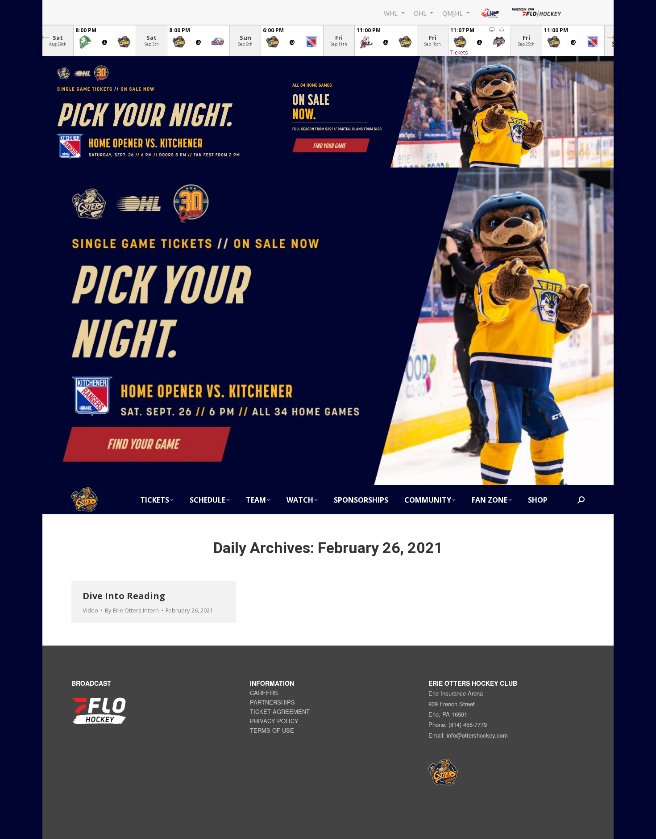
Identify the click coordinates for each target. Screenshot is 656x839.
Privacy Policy (274, 721)
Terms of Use (272, 730)
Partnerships (272, 702)
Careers (264, 692)
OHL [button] (421, 13)
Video (90, 610)
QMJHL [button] (453, 13)
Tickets (459, 52)
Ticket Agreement (280, 711)
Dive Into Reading (124, 596)
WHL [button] (391, 13)
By (132, 610)
